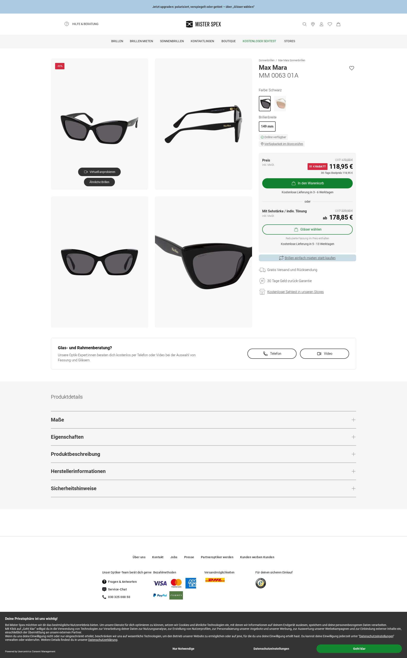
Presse (189, 557)
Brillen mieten (141, 41)
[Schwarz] (265, 103)
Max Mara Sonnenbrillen (291, 60)
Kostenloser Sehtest (259, 41)
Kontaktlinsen (202, 41)
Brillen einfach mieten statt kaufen (310, 258)
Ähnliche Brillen (99, 182)
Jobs (173, 557)
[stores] (313, 24)
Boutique (229, 41)
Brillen (117, 41)
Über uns (139, 557)
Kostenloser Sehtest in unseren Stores (295, 291)
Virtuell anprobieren (102, 172)
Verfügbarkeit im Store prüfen (283, 144)
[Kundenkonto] (321, 24)
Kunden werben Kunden (257, 557)
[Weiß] (280, 103)
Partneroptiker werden (217, 557)
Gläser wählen (311, 229)
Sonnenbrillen (172, 41)
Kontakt (158, 557)
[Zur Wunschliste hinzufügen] (351, 68)
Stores (289, 41)
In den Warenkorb (311, 183)
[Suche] (304, 24)
